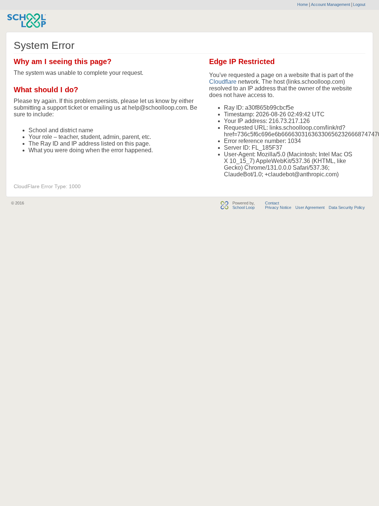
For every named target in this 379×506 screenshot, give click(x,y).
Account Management (331, 4)
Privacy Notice (278, 207)
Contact (272, 203)
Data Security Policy (347, 207)
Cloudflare (223, 82)
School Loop (243, 207)
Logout (358, 4)
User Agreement (310, 207)
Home (302, 4)
